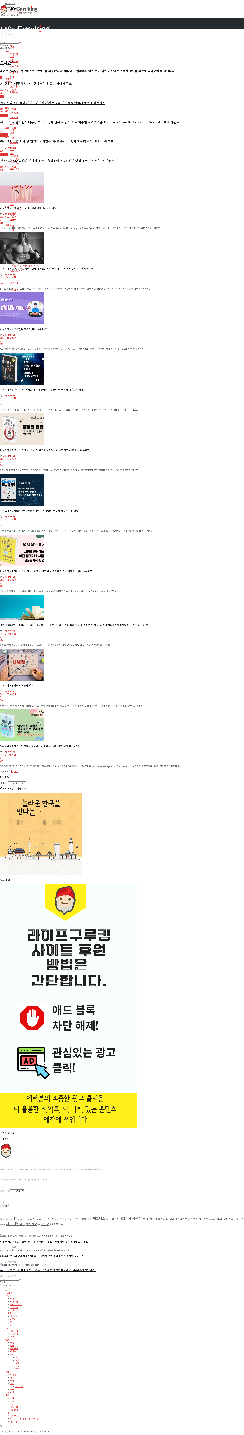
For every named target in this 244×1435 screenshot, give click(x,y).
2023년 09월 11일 (8, 398)
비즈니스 (14, 92)
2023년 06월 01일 (8, 633)
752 (1, 639)
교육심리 (14, 117)
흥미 (63, 1224)
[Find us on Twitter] (1, 1426)
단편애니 (65, 1219)
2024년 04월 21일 (8, 166)
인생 (3, 1224)
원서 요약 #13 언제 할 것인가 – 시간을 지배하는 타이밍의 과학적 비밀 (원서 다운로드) (57, 141)
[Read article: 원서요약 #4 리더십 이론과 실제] (122, 665)
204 (1, 585)
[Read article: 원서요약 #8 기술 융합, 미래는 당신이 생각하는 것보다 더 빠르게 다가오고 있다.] (122, 369)
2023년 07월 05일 (8, 519)
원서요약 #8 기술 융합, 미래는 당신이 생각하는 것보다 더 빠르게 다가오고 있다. (42, 389)
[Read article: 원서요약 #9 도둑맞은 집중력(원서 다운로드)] (122, 308)
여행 (17, 1368)
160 (1, 283)
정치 (38, 1224)
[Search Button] (20, 330)
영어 (12, 56)
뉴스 (43, 1219)
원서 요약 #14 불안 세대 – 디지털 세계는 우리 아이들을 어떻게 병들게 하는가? (52, 103)
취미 (12, 168)
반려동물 (14, 1351)
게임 (24, 1219)
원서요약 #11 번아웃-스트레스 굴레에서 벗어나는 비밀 (28, 208)
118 (1, 150)
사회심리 (14, 283)
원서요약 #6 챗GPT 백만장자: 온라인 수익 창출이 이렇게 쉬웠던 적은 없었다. (40, 510)
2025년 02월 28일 (8, 108)
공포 (28, 1219)
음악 (17, 168)
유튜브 (227, 1218)
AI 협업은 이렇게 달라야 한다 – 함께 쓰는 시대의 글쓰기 (37, 83)
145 (1, 464)
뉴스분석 (49, 1218)
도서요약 (4, 135)
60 (1, 92)
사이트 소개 (15, 1415)
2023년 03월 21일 (8, 754)
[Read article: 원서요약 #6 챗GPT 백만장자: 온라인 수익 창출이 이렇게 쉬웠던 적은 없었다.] (122, 490)
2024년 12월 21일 (8, 128)
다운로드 (58, 1218)
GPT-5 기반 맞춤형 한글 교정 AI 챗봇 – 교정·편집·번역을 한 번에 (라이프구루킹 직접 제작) (48, 1270)
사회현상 (125, 1218)
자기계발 (14, 87)
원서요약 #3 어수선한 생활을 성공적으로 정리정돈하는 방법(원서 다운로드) (39, 746)
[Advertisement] (46, 20)
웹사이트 (220, 1219)
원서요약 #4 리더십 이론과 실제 (17, 685)
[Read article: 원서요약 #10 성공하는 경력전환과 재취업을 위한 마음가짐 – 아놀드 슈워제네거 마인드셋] (122, 248)
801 (1, 343)
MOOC (20, 1219)
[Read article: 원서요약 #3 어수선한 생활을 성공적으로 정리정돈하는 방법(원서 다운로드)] (122, 725)
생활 (7, 136)
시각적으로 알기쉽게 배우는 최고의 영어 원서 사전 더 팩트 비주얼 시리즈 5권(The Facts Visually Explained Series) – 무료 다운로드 (91, 122)
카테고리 (4, 782)
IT (11, 97)
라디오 (13, 219)
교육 (7, 51)
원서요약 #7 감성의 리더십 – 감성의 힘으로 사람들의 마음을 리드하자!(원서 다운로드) (45, 450)
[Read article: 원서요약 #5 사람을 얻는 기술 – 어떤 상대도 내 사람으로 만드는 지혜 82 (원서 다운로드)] (122, 551)
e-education (8, 1219)
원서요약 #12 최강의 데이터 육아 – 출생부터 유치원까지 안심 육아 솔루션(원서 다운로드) (59, 160)
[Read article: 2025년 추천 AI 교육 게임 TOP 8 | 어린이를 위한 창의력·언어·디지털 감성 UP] (122, 1250)
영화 (12, 225)
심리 (7, 111)
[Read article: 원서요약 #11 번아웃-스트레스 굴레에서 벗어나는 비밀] (122, 188)
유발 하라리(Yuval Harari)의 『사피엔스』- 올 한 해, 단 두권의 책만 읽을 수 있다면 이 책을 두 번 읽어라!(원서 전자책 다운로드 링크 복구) (74, 625)
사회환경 (14, 155)
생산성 (137, 1218)
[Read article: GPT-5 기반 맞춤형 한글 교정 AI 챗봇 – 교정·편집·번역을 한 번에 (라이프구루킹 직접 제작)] (122, 1264)
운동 (17, 1366)
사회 (7, 224)
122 (1, 525)
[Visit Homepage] (19, 13)
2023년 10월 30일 (8, 337)
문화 (84, 1219)
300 (1, 760)
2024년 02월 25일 (8, 216)
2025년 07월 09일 (8, 89)
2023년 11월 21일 (8, 277)
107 (1, 404)
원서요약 (214, 1219)
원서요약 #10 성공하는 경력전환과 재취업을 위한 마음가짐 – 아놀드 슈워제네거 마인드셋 (46, 268)
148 (1, 170)
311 (1, 111)
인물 (12, 138)
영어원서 (14, 53)
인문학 (237, 1219)
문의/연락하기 (16, 270)
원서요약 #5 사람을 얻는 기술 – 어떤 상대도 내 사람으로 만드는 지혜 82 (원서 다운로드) (46, 571)
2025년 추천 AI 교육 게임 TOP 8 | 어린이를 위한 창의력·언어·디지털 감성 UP (41, 1256)
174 (1, 131)
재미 (22, 1224)
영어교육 (179, 1219)
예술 (12, 1377)
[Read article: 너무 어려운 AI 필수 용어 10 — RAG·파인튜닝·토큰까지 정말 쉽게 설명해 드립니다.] (122, 1236)
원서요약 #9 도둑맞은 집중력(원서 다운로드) (23, 329)
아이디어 (156, 1218)
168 (1, 222)
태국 (12, 133)
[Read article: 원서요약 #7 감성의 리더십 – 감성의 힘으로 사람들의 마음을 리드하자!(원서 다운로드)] (122, 429)
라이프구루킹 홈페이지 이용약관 (24, 265)
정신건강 (14, 130)
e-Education (16, 66)
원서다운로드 (203, 1219)
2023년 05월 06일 (8, 694)
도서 (12, 204)
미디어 (89, 1218)
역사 (12, 76)
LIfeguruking (9, 213)
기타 (7, 1412)
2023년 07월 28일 (8, 458)
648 (1, 700)
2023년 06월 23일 (8, 579)
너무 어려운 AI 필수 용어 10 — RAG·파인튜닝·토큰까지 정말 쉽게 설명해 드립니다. (44, 1241)
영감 (167, 1219)
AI (1, 77)
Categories (5, 1190)
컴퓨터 (57, 1224)
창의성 (45, 1224)
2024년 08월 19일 (8, 147)
